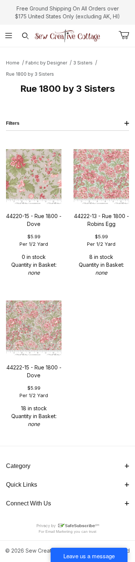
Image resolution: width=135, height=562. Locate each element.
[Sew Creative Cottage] (67, 35)
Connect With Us (28, 503)
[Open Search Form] (25, 36)
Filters (13, 123)
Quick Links (21, 484)
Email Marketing (59, 531)
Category (18, 466)
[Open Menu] (8, 36)
